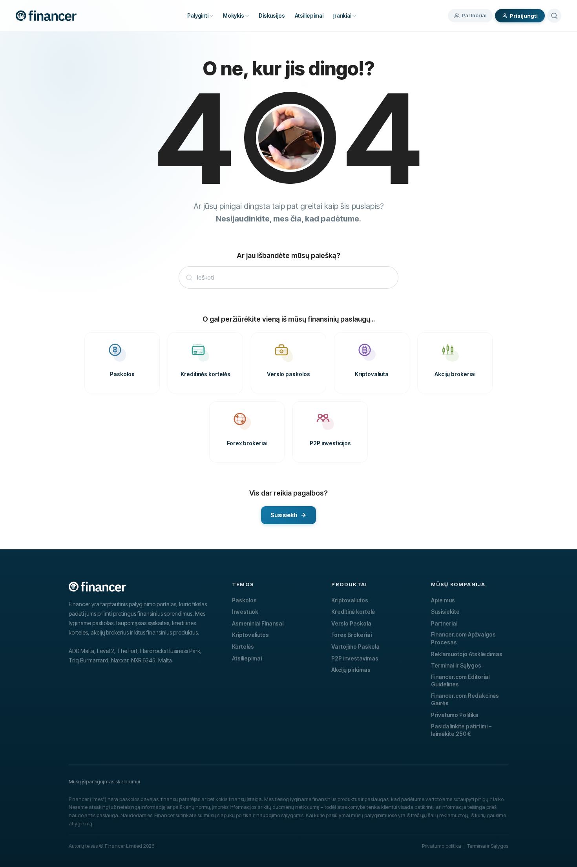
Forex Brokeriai (351, 634)
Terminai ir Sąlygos (456, 665)
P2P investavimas (354, 658)
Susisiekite (445, 611)
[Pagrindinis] (46, 15)
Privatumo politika (441, 846)
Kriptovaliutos (250, 634)
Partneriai (474, 15)
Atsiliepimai (247, 658)
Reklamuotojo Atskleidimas (466, 654)
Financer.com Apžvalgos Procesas (463, 638)
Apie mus (443, 600)
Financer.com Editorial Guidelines (460, 680)
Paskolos (244, 600)
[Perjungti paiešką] (554, 16)
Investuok (245, 611)
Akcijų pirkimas (351, 669)
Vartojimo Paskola (355, 646)
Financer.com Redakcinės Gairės (465, 699)
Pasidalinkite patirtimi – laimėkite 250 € (461, 730)
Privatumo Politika (454, 715)
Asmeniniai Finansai (257, 623)
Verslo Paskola (351, 623)
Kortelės (243, 646)
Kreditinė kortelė (353, 611)
